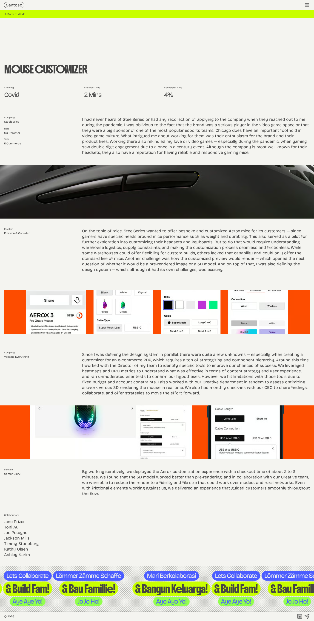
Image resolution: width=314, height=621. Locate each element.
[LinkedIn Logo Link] (300, 616)
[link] (14, 5)
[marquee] (157, 589)
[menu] (307, 5)
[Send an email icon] (307, 616)
